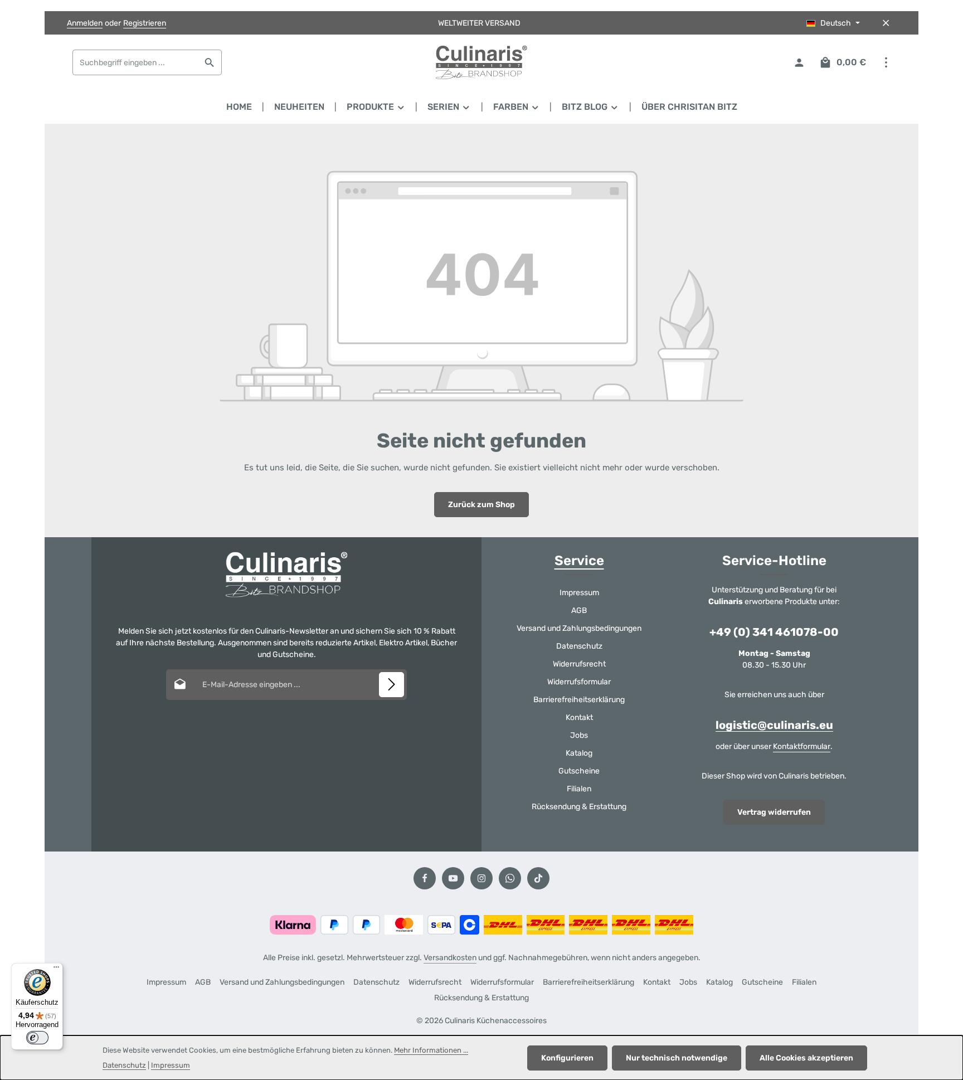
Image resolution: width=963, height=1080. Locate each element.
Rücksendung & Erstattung (579, 806)
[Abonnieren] (391, 684)
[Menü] (56, 969)
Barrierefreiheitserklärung (579, 699)
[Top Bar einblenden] (885, 62)
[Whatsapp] (510, 878)
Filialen (579, 789)
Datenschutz (579, 646)
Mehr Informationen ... (431, 1050)
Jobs (579, 735)
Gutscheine (579, 771)
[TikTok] (538, 878)
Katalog (579, 753)
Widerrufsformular (579, 682)
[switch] (37, 1037)
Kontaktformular (801, 746)
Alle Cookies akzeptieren (806, 1058)
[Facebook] (425, 878)
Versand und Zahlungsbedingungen (579, 628)
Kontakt (579, 717)
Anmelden (85, 23)
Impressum (579, 592)
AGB (579, 610)
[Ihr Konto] (798, 62)
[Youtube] (453, 878)
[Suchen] (210, 62)
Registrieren (144, 23)
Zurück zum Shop (481, 504)
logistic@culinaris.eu (774, 725)
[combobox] (135, 62)
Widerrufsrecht (579, 664)
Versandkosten (450, 957)
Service (579, 560)
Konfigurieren (567, 1058)
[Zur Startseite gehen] (481, 62)
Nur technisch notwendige (676, 1058)
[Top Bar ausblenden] (886, 23)
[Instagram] (481, 878)
